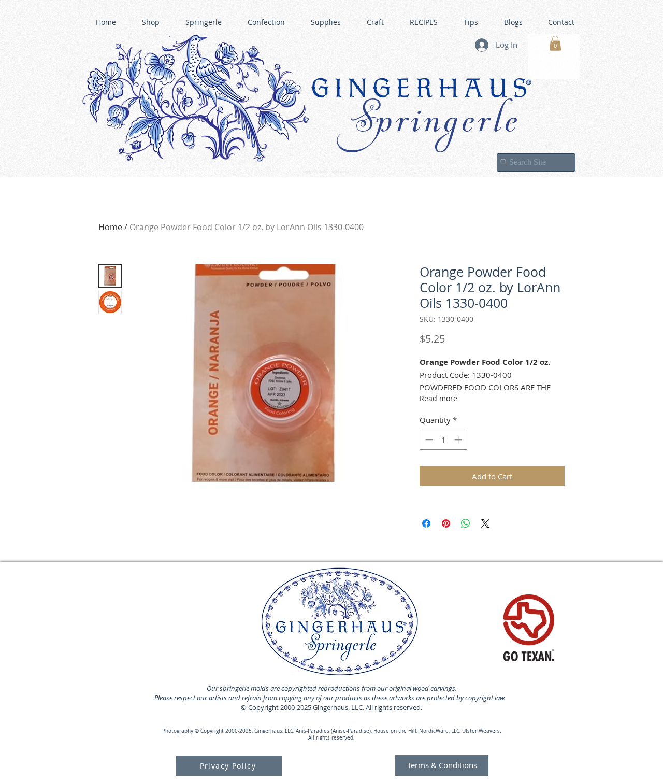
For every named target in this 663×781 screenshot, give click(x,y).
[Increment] (459, 439)
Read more (438, 398)
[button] (555, 43)
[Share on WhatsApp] (465, 523)
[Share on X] (485, 523)
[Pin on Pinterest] (446, 523)
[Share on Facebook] (426, 523)
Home (110, 227)
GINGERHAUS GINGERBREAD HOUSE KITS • (432, 166)
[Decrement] (428, 439)
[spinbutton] (443, 439)
